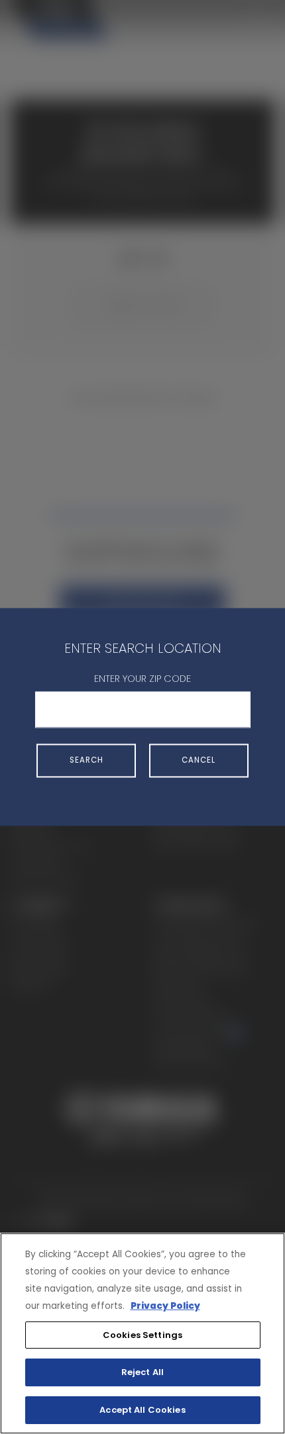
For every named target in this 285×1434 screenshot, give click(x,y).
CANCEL (198, 760)
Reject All (142, 1372)
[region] (142, 1333)
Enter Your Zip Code (142, 678)
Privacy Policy (165, 1306)
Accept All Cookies (142, 1410)
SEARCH (86, 760)
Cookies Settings (142, 1335)
